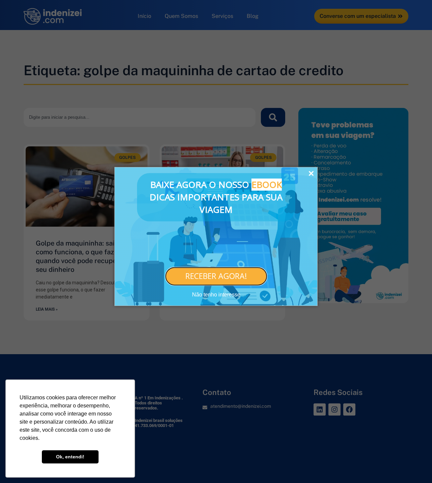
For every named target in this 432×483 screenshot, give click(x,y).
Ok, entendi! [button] (70, 456)
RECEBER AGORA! (216, 276)
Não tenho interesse (216, 294)
